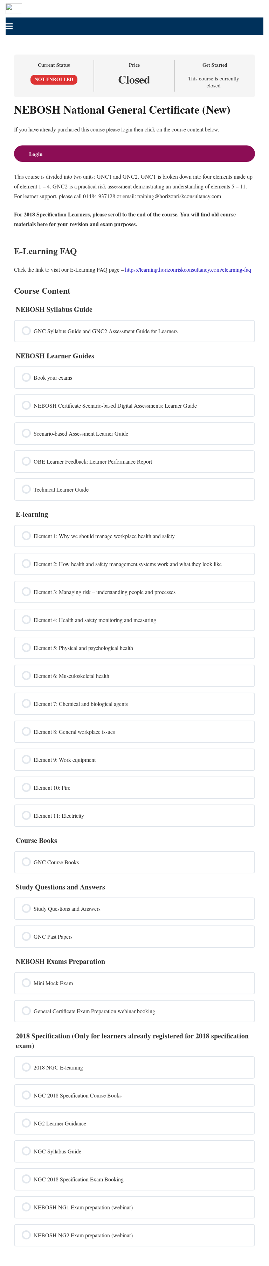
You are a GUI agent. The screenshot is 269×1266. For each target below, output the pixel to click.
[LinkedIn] (246, 8)
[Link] (14, 8)
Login (35, 154)
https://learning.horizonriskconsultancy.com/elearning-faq (188, 269)
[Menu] (132, 26)
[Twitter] (235, 8)
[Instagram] (257, 8)
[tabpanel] (134, 188)
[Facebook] (224, 8)
